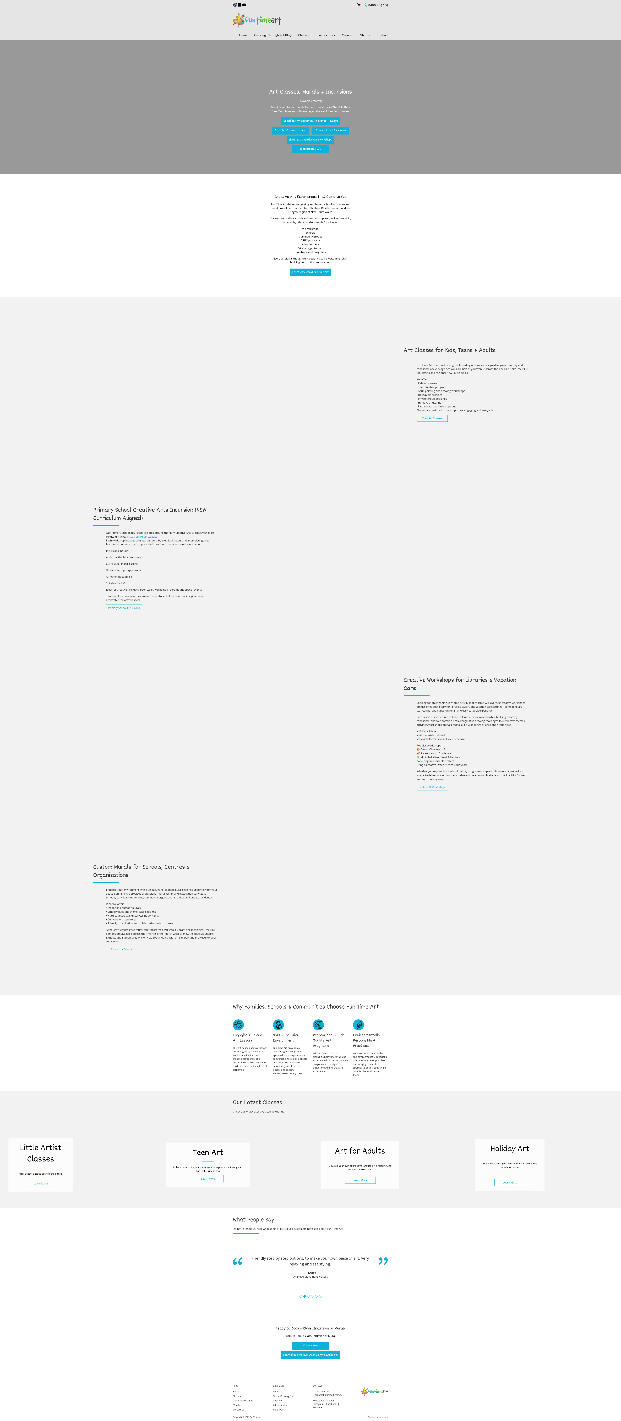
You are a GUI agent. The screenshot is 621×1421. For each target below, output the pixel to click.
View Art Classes (432, 418)
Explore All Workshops (432, 787)
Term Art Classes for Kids (290, 130)
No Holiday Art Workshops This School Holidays (310, 121)
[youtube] (244, 5)
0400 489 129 (322, 1391)
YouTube (317, 1407)
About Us (278, 1391)
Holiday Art (278, 1409)
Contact (382, 35)
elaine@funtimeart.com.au (328, 1394)
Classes (303, 35)
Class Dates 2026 (310, 149)
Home (243, 35)
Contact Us (239, 1409)
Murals (346, 35)
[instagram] (235, 5)
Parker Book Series (243, 1400)
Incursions (325, 35)
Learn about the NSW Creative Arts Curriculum (310, 1355)
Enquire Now (310, 1346)
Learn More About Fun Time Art (310, 272)
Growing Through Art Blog (273, 35)
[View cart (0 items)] (359, 5)
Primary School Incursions (331, 130)
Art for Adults (280, 1405)
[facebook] (239, 5)
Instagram (318, 1403)
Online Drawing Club (283, 1396)
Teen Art (277, 1400)
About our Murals (121, 949)
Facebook (331, 1403)
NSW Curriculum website (142, 536)
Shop (364, 35)
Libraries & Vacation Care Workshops (310, 140)
